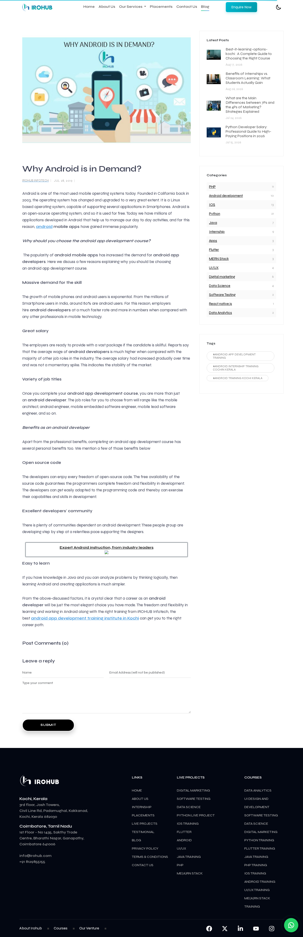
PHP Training (255, 865)
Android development (226, 196)
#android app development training (234, 356)
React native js (220, 304)
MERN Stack (219, 259)
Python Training (259, 840)
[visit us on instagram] (272, 928)
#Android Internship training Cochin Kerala (235, 368)
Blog (205, 7)
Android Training (259, 882)
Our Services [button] (131, 7)
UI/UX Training (257, 890)
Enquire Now (241, 7)
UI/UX (213, 268)
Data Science (219, 286)
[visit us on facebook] (209, 928)
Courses (60, 928)
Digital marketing (222, 277)
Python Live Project (196, 815)
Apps (213, 241)
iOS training (188, 824)
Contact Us (186, 7)
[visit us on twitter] (225, 928)
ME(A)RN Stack (190, 873)
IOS (212, 205)
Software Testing (222, 295)
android (44, 226)
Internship (217, 232)
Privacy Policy (145, 848)
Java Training (256, 857)
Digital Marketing (260, 832)
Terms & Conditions (150, 857)
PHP (212, 187)
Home (89, 7)
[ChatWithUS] (291, 925)
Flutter (214, 250)
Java (213, 223)
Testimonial (143, 832)
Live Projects (144, 824)
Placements (161, 7)
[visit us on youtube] (256, 928)
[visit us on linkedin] (240, 928)
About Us (106, 7)
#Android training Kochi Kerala (237, 378)
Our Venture (89, 928)
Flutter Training (259, 848)
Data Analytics (220, 313)
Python (214, 214)
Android (184, 840)
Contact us (142, 865)
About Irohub (30, 928)
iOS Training (255, 873)
